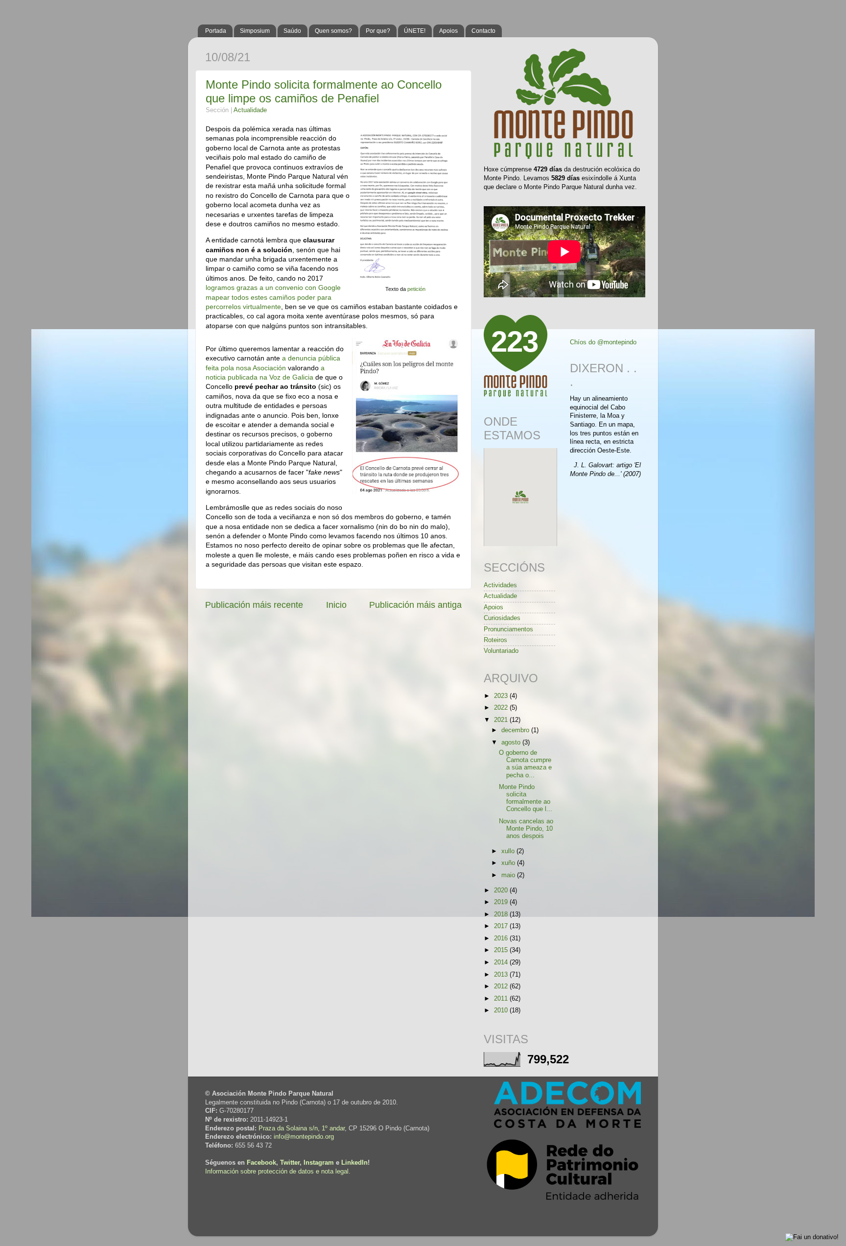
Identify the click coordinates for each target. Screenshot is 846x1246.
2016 (502, 938)
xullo (509, 851)
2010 (502, 1010)
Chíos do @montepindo (603, 342)
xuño (509, 863)
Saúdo (292, 30)
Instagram (319, 1162)
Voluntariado (501, 650)
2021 (502, 720)
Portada (215, 30)
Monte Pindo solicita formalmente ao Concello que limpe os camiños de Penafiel (324, 91)
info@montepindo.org (304, 1136)
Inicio (336, 605)
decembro (516, 730)
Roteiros (495, 640)
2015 (502, 950)
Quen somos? (333, 30)
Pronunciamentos (508, 629)
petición (416, 289)
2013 (502, 974)
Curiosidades (502, 618)
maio (509, 875)
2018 (502, 914)
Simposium (255, 30)
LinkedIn (354, 1162)
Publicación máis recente (254, 605)
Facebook (261, 1162)
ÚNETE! (414, 30)
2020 (502, 890)
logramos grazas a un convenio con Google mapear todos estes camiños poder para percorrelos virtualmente (273, 297)
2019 (502, 902)
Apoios (448, 30)
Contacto (483, 30)
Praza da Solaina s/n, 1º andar (301, 1128)
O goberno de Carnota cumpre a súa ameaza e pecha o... (525, 763)
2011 (502, 998)
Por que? (378, 30)
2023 (502, 696)
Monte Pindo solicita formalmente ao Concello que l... (525, 798)
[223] (515, 395)
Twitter (290, 1162)
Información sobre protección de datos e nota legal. (278, 1171)
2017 (502, 926)
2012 (502, 986)
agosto (511, 742)
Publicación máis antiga (415, 605)
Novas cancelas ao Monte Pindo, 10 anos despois (526, 828)
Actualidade (250, 110)
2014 (502, 962)
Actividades (500, 585)
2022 (502, 707)
